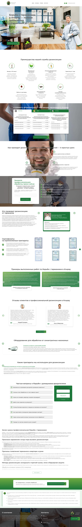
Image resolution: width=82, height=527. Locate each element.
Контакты (46, 3)
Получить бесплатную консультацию (56, 483)
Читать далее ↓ (37, 472)
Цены (33, 3)
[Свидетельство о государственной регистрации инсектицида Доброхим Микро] (38, 243)
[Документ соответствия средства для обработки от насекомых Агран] (73, 255)
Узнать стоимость (11, 46)
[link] (64, 3)
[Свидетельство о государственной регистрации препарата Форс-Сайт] (73, 243)
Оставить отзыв (41, 331)
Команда (37, 3)
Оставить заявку (75, 518)
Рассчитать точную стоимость (40, 137)
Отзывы (41, 3)
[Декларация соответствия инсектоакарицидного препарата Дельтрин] (56, 243)
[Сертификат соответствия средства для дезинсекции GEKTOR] (38, 255)
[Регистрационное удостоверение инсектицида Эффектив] (56, 255)
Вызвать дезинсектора (12, 43)
